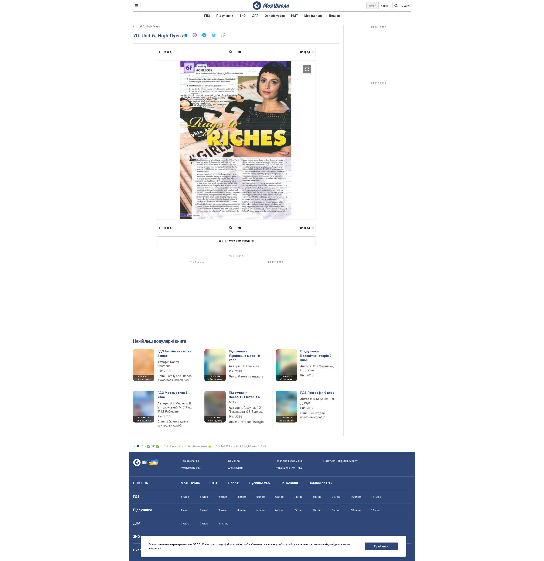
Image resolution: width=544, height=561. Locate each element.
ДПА (255, 15)
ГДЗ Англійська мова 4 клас (174, 353)
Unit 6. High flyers (148, 26)
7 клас (298, 496)
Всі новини (289, 483)
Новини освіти (320, 483)
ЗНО (242, 15)
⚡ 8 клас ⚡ (173, 446)
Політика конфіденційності (340, 460)
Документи (235, 467)
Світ (214, 483)
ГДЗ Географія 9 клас (317, 393)
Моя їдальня (313, 15)
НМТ (294, 15)
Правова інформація (289, 460)
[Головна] (138, 446)
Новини (334, 15)
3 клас (222, 496)
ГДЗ (207, 15)
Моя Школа (190, 483)
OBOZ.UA (140, 483)
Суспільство (259, 483)
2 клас (204, 496)
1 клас (185, 496)
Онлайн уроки (275, 15)
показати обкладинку (144, 378)
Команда (234, 460)
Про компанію (190, 460)
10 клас (356, 496)
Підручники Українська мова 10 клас (244, 355)
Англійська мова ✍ (199, 446)
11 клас (376, 496)
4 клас (241, 496)
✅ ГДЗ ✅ (153, 446)
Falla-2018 (224, 446)
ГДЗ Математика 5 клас (172, 395)
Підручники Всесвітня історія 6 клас (244, 397)
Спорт (233, 483)
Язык (384, 5)
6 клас (279, 496)
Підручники (224, 15)
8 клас (317, 496)
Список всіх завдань (239, 240)
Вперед (305, 52)
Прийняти (381, 546)
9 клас (336, 496)
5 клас (260, 496)
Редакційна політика (289, 467)
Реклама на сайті (192, 467)
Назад (167, 52)
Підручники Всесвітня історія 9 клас (316, 355)
